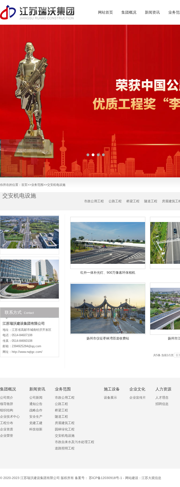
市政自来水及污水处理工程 (74, 442)
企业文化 (137, 389)
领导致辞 (6, 404)
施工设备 (112, 389)
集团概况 (128, 12)
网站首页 (105, 12)
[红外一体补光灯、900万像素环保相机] (107, 243)
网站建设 (131, 478)
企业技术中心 (10, 416)
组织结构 (6, 410)
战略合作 (35, 410)
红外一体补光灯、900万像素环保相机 (107, 272)
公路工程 (115, 201)
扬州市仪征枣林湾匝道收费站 (107, 338)
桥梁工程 (132, 201)
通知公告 (35, 404)
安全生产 (35, 416)
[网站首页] (37, 12)
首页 (24, 185)
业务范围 (37, 185)
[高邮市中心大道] (29, 226)
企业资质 (6, 429)
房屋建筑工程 (65, 423)
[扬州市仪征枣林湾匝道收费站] (107, 309)
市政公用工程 (94, 201)
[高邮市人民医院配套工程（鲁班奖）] (29, 273)
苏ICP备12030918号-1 (105, 478)
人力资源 (163, 389)
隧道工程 (150, 201)
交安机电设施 (56, 185)
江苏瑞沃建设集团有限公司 (40, 478)
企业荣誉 (6, 435)
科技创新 (35, 429)
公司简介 (6, 397)
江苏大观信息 (151, 478)
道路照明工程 (65, 448)
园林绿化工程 (65, 429)
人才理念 (162, 397)
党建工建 (35, 423)
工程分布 (6, 423)
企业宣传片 (137, 397)
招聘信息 (162, 404)
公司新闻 (35, 397)
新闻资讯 (152, 12)
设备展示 (110, 397)
